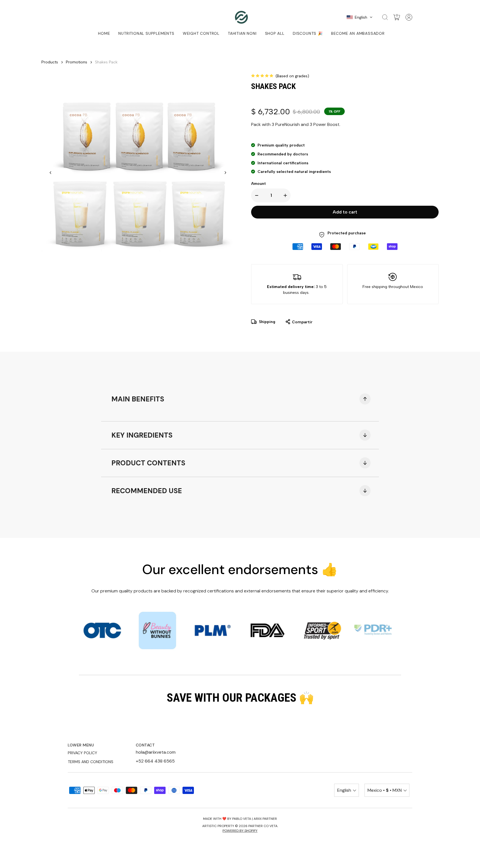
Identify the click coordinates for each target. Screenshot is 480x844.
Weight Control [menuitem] (201, 33)
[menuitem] (242, 33)
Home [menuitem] (104, 33)
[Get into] (409, 17)
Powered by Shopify (240, 830)
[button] (359, 17)
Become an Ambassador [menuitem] (358, 33)
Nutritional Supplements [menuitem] (146, 33)
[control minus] (255, 195)
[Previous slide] (50, 172)
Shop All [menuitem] (274, 33)
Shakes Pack (106, 62)
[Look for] (385, 17)
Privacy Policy (82, 752)
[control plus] (286, 195)
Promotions (76, 62)
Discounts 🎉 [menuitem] (308, 33)
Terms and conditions (90, 761)
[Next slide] (225, 172)
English (344, 790)
